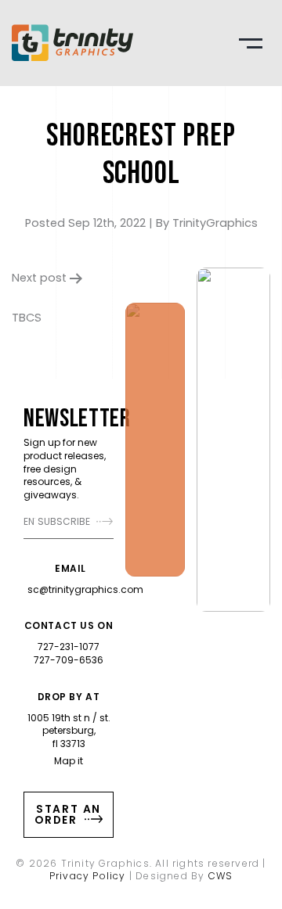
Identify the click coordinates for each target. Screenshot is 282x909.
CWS (220, 875)
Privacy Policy (87, 875)
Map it (68, 760)
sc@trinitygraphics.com (85, 589)
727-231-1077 (68, 646)
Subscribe (65, 521)
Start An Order (67, 814)
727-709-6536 (68, 659)
